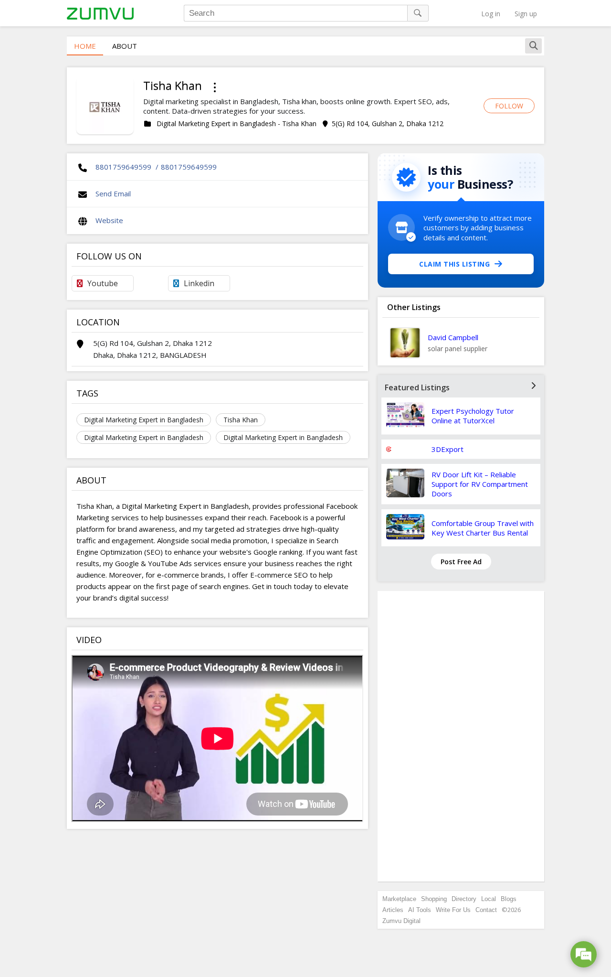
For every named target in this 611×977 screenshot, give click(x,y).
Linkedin (199, 283)
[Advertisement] (461, 736)
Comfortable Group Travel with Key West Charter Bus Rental (483, 527)
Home (85, 46)
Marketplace (399, 899)
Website (109, 220)
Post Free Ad (461, 561)
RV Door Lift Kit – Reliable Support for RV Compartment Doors (480, 484)
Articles (392, 910)
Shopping (434, 899)
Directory (464, 899)
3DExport (448, 449)
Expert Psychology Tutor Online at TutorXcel (473, 415)
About (124, 46)
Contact (486, 910)
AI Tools (419, 910)
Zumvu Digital (401, 921)
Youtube (102, 283)
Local (488, 899)
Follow (509, 105)
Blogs (508, 899)
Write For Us (453, 910)
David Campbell (453, 337)
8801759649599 (123, 167)
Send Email (113, 193)
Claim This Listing (454, 263)
